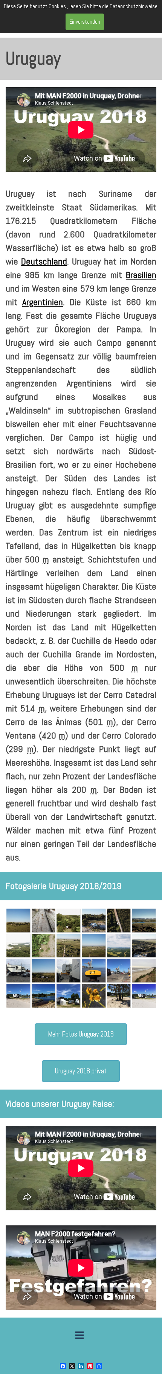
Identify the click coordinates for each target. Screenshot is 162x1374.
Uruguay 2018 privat (81, 1071)
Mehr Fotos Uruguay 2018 (81, 1034)
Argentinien (42, 302)
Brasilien (141, 275)
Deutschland (44, 261)
